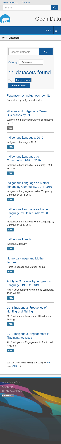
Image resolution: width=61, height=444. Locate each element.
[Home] (3, 37)
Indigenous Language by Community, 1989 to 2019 (24, 158)
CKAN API (7, 386)
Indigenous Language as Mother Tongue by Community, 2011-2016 (29, 185)
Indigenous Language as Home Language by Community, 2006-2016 (28, 213)
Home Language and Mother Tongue (26, 260)
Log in (48, 30)
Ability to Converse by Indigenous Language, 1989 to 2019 (29, 283)
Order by (12, 62)
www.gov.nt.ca (10, 2)
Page (10, 127)
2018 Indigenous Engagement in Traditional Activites (28, 335)
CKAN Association (12, 391)
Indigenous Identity (19, 239)
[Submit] (54, 7)
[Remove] (29, 80)
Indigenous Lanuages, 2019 (25, 137)
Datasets (14, 38)
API (48, 362)
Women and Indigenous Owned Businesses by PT (27, 113)
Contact (26, 2)
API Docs (16, 365)
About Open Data (11, 382)
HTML (10, 147)
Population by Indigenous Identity (28, 95)
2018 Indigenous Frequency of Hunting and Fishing (27, 309)
